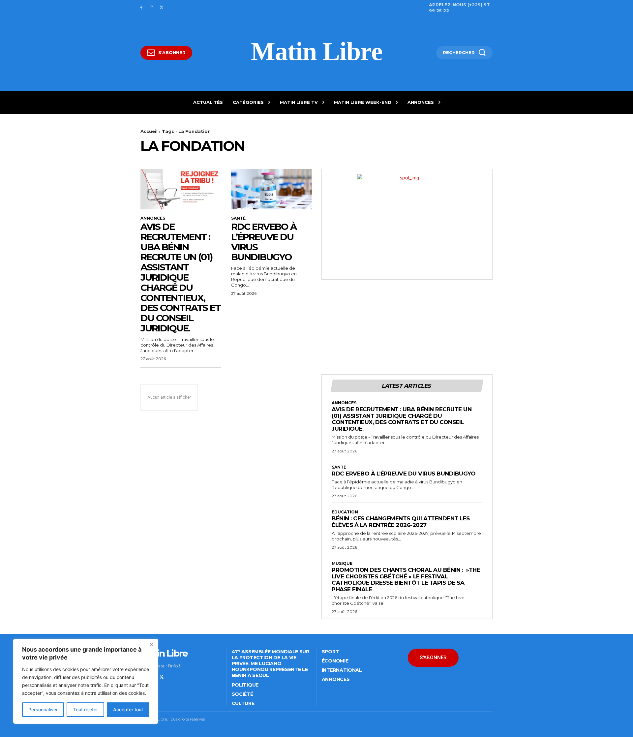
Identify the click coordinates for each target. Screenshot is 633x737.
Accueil (149, 131)
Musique (342, 563)
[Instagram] (151, 7)
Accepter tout (128, 709)
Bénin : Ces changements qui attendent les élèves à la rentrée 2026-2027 (401, 521)
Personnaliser (43, 709)
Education (345, 512)
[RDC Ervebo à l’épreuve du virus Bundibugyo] (271, 189)
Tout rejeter (85, 709)
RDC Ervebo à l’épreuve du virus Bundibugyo (263, 241)
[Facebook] (141, 7)
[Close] (151, 644)
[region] (85, 681)
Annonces (152, 218)
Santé (238, 218)
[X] (161, 7)
